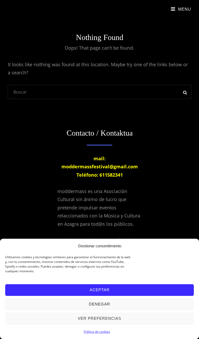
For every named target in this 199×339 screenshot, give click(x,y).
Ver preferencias (99, 318)
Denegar (99, 304)
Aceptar (100, 290)
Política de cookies (97, 331)
